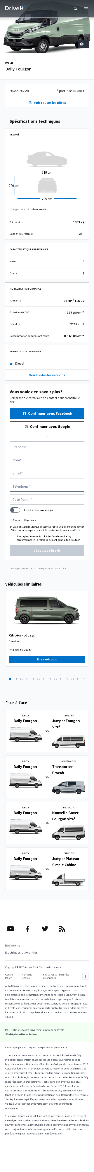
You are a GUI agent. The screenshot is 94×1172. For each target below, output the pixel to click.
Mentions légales (27, 976)
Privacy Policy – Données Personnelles (55, 976)
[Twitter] (47, 928)
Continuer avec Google (50, 426)
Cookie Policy (9, 976)
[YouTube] (12, 928)
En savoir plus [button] (47, 659)
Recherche (12, 945)
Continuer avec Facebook (50, 413)
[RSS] (64, 928)
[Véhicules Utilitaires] (16, 8)
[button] (10, 679)
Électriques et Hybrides (21, 952)
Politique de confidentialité (67, 526)
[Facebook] (30, 928)
